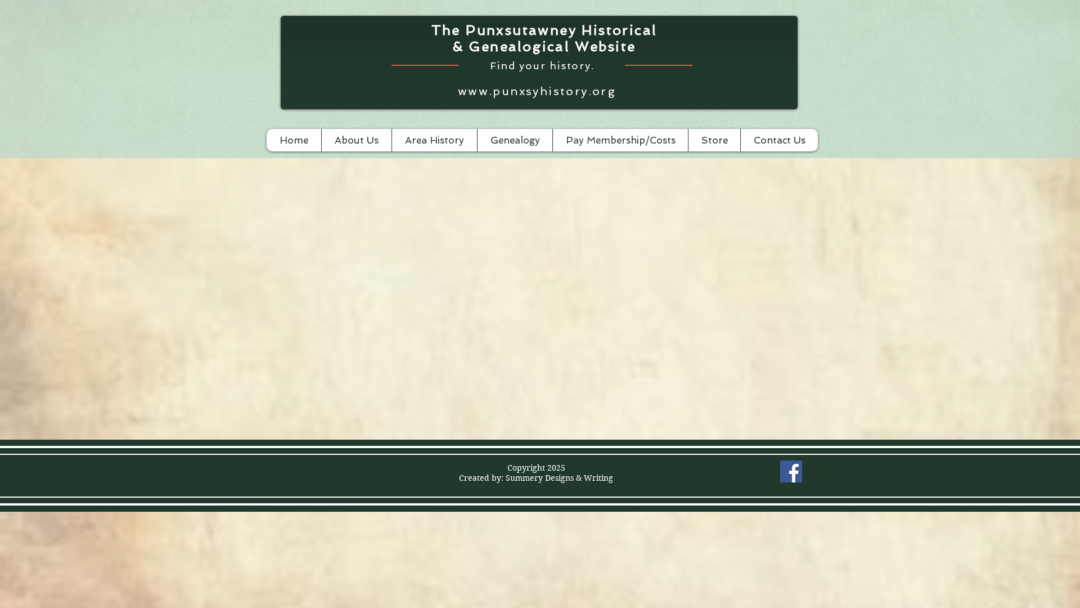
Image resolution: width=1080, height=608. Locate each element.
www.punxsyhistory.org (537, 91)
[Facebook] (791, 471)
